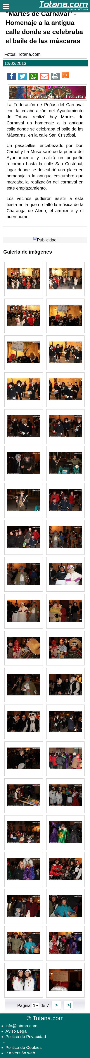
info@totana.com (21, 1025)
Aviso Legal (16, 1031)
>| (68, 1005)
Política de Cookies (23, 1047)
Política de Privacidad (25, 1036)
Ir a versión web (20, 1053)
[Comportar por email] (44, 77)
